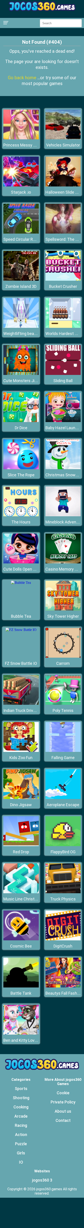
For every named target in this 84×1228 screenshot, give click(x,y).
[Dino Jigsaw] (21, 798)
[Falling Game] (63, 751)
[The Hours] (21, 515)
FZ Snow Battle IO (21, 663)
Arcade (21, 1116)
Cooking (20, 1107)
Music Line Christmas (23, 899)
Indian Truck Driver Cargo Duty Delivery (38, 710)
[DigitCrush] (63, 939)
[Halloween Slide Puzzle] (63, 185)
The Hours (20, 522)
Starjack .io (21, 192)
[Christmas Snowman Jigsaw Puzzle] (63, 468)
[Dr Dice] (21, 421)
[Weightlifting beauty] (21, 326)
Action (21, 1134)
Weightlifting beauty (21, 333)
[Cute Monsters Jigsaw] (21, 374)
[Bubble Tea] (21, 582)
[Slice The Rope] (21, 468)
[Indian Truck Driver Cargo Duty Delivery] (21, 703)
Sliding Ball (63, 380)
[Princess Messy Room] (21, 138)
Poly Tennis (63, 710)
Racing (21, 1125)
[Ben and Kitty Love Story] (21, 1033)
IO (21, 1162)
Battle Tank (21, 993)
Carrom (63, 663)
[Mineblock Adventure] (63, 515)
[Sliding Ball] (63, 374)
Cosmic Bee (21, 946)
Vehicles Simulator (63, 145)
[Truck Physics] (63, 892)
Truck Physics (63, 899)
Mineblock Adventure (64, 522)
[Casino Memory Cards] (63, 562)
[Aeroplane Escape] (63, 798)
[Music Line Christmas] (21, 892)
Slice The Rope (21, 475)
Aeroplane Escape (63, 804)
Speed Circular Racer (22, 239)
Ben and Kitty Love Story (25, 1040)
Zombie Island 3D (21, 286)
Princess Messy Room (23, 145)
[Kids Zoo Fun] (21, 751)
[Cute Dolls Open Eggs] (21, 562)
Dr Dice (21, 427)
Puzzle (21, 1143)
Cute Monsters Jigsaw (23, 380)
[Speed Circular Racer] (21, 232)
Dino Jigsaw (21, 804)
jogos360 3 (42, 1180)
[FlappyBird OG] (63, 845)
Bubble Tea (21, 616)
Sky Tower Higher (63, 616)
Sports (21, 1088)
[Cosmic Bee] (21, 939)
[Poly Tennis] (63, 703)
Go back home (22, 77)
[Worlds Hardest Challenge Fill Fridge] (63, 326)
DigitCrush (63, 946)
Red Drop (21, 851)
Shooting (21, 1097)
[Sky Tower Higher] (63, 609)
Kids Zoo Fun (20, 757)
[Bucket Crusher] (63, 279)
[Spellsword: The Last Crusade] (63, 232)
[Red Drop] (21, 845)
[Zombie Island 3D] (21, 279)
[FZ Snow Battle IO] (21, 630)
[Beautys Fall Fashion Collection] (63, 986)
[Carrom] (63, 656)
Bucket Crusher (63, 286)
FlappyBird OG (63, 851)
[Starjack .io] (21, 185)
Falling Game (63, 757)
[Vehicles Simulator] (63, 138)
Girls (21, 1153)
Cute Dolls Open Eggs (22, 569)
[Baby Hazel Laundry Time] (63, 421)
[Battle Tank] (21, 986)
